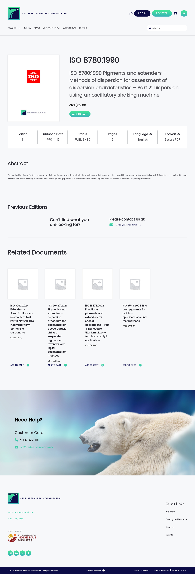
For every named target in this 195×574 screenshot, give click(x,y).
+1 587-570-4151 (29, 440)
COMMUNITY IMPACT (51, 28)
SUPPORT (83, 28)
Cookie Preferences (161, 570)
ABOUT (37, 28)
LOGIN (142, 13)
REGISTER (162, 13)
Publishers (170, 512)
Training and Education (176, 520)
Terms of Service (179, 570)
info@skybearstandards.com (128, 225)
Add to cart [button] (17, 365)
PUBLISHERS (13, 28)
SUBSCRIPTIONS (69, 28)
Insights (169, 535)
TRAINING (27, 28)
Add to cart (80, 114)
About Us (170, 527)
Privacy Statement (142, 570)
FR (184, 13)
